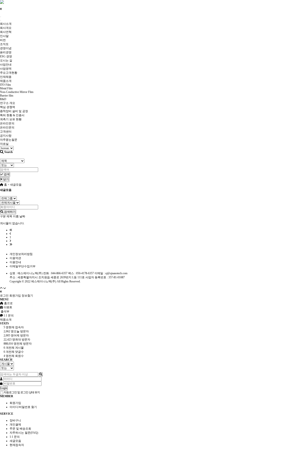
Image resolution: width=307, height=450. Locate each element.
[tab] (153, 320)
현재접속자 (17, 445)
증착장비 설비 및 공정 (14, 111)
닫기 (5, 179)
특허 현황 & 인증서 (12, 115)
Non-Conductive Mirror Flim (16, 92)
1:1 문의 (15, 436)
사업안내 (6, 64)
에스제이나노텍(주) (43, 281)
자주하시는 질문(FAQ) (24, 432)
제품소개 (6, 81)
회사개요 (6, 28)
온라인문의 (7, 123)
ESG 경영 (6, 56)
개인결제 (15, 424)
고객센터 (6, 131)
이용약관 (15, 258)
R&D (3, 99)
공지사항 (6, 135)
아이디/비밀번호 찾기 (23, 407)
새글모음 (15, 441)
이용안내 (15, 262)
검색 (6, 174)
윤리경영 (6, 52)
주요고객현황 (8, 72)
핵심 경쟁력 (7, 107)
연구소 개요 (7, 103)
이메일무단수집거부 (22, 266)
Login (3, 388)
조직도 (4, 44)
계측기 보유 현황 (11, 119)
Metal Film (6, 88)
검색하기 (9, 211)
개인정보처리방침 (21, 254)
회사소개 (6, 23)
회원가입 (15, 295)
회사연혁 (6, 32)
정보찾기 (27, 295)
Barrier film (6, 95)
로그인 (4, 295)
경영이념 (6, 48)
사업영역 (6, 68)
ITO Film (5, 84)
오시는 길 (6, 60)
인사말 (4, 36)
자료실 (4, 144)
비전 (3, 40)
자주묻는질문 (8, 139)
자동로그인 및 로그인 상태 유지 (21, 392)
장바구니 (15, 420)
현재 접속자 (14, 327)
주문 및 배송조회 (20, 428)
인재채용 (6, 77)
